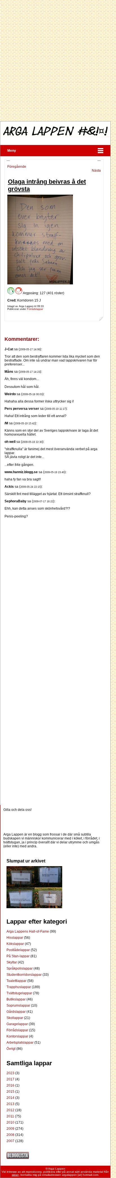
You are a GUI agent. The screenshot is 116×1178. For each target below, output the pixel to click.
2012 (10, 1110)
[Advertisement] (58, 60)
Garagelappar (17, 1024)
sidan (15, 1174)
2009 (10, 1129)
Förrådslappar (35, 309)
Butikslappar (16, 999)
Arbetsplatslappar (20, 1042)
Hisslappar (15, 938)
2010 (10, 1122)
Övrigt (11, 1049)
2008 (10, 1135)
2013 (10, 1104)
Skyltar (12, 962)
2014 (10, 1098)
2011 (10, 1116)
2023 (10, 1073)
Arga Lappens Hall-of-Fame (28, 931)
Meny (11, 151)
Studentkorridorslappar (24, 975)
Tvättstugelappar (19, 993)
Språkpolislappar (20, 968)
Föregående (16, 167)
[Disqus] (54, 588)
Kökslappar (15, 944)
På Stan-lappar (18, 956)
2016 (10, 1085)
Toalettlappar (16, 981)
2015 (10, 1092)
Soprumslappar (18, 1005)
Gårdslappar (16, 1012)
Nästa (96, 170)
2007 (10, 1141)
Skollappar (15, 1018)
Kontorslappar (17, 1036)
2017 (10, 1079)
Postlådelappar (18, 950)
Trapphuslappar (19, 987)
